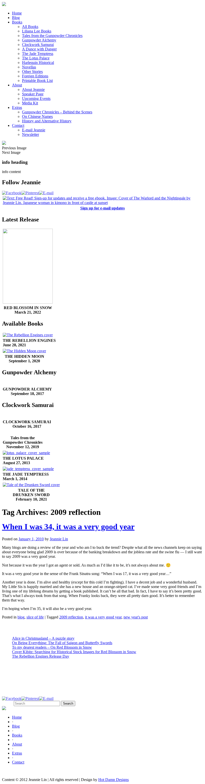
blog (21, 617)
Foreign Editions (35, 76)
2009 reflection (71, 617)
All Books (30, 26)
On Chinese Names (37, 116)
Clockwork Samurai (38, 44)
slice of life (35, 617)
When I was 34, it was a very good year (68, 526)
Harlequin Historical (38, 62)
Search (7, 703)
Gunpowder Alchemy (39, 40)
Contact (18, 125)
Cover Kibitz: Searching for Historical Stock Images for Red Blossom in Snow (74, 652)
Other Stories (32, 71)
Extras (17, 107)
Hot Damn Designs (113, 780)
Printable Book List (37, 80)
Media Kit (30, 103)
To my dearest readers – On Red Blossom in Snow (52, 647)
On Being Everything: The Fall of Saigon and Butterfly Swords (62, 643)
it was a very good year (103, 617)
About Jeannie (33, 89)
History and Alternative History (47, 121)
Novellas (29, 67)
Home (17, 13)
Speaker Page (33, 94)
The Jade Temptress (37, 53)
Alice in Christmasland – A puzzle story (43, 638)
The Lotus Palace (36, 58)
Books (17, 22)
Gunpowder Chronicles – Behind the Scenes (57, 112)
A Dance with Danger (39, 49)
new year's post (136, 617)
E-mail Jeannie (33, 130)
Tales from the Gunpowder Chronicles (52, 35)
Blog (16, 17)
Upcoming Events (36, 98)
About (17, 85)
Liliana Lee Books (36, 31)
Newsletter (30, 134)
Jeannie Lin (59, 539)
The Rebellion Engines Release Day (40, 656)
